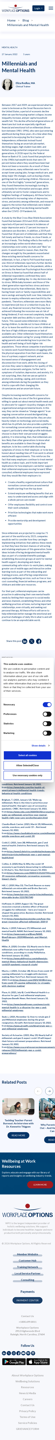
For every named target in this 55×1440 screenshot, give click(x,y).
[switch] (47, 714)
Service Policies (27, 1423)
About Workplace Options (28, 1375)
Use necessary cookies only (27, 775)
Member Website (27, 1254)
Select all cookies (27, 755)
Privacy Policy (27, 1411)
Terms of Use (27, 1417)
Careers (27, 1399)
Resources (27, 1387)
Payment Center (27, 1300)
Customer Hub (27, 1260)
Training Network (27, 1267)
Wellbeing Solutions (27, 1381)
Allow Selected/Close (27, 765)
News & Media (27, 1393)
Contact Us (27, 1405)
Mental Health (9, 47)
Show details (39, 745)
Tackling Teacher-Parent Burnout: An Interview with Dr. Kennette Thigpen (18, 1123)
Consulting (27, 1279)
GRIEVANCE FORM (27, 1428)
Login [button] (37, 8)
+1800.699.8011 (28, 1321)
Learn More (40, 1184)
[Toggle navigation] (51, 8)
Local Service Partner (27, 1273)
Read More (18, 1135)
